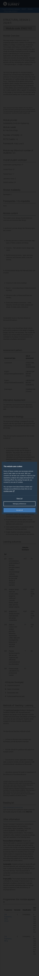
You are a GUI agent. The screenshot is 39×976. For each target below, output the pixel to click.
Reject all (19, 498)
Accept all (19, 510)
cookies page (8, 491)
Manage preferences (19, 504)
